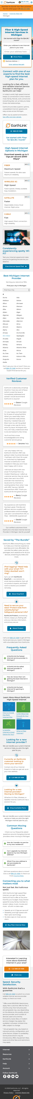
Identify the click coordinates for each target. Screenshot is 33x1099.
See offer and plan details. (12, 117)
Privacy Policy (8, 1093)
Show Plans (17, 57)
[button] (16, 1049)
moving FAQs (18, 876)
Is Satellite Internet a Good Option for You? (8, 732)
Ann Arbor (6, 336)
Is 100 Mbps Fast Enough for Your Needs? (22, 716)
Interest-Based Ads (22, 1093)
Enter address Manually (16, 64)
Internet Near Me (15, 14)
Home (5, 14)
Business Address (11, 61)
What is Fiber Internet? (21, 732)
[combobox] (16, 52)
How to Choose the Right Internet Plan (8, 715)
